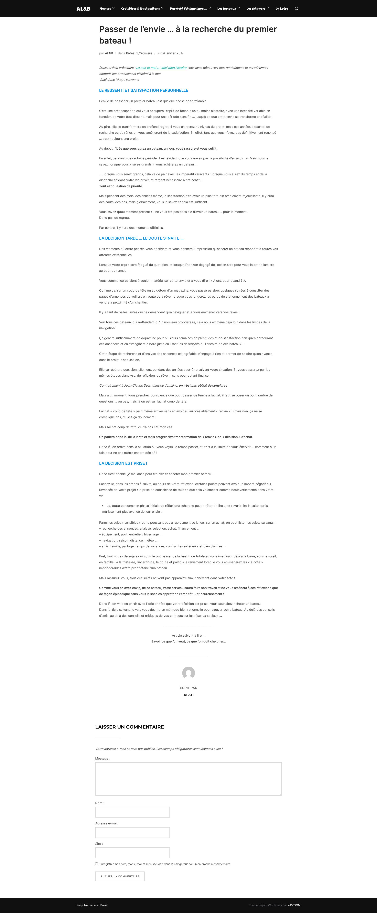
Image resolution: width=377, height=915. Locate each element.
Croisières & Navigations (140, 8)
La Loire (281, 8)
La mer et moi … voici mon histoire (161, 68)
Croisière (145, 53)
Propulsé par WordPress (92, 905)
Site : (99, 844)
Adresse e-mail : (107, 823)
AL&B (84, 8)
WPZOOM (294, 905)
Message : (102, 758)
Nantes (105, 8)
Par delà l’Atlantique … (188, 8)
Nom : (99, 803)
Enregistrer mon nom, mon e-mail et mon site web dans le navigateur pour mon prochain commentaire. (165, 864)
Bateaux (132, 53)
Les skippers (255, 8)
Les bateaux (226, 8)
